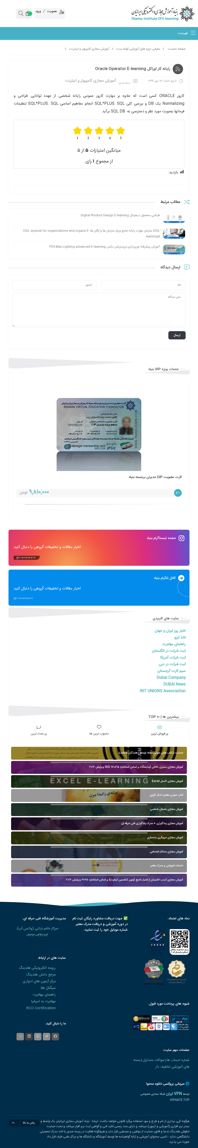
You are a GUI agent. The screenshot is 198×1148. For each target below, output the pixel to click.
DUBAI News (174, 684)
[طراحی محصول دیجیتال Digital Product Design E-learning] (174, 218)
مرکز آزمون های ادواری (39, 981)
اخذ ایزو (180, 638)
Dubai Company (171, 678)
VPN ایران (174, 1094)
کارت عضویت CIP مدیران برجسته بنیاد (155, 477)
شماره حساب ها (178, 1060)
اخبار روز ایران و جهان (170, 631)
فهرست (183, 33)
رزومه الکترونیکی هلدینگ (37, 968)
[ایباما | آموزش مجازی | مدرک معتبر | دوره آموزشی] (173, 13)
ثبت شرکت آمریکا (173, 658)
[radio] (121, 133)
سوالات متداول (153, 1060)
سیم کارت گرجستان (171, 671)
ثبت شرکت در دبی (172, 664)
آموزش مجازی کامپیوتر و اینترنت (89, 49)
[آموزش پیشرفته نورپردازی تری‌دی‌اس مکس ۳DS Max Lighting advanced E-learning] (174, 249)
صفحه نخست (177, 49)
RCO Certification (41, 1008)
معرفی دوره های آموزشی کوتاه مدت (138, 49)
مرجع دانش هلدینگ (41, 975)
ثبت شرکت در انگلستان (169, 651)
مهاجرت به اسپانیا (43, 1001)
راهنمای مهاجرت (174, 644)
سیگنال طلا (48, 988)
